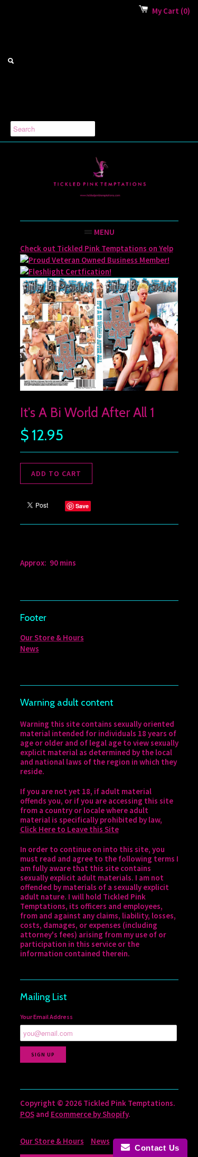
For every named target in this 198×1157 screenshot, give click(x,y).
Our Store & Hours (52, 637)
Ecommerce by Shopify (89, 1114)
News (29, 649)
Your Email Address (46, 1017)
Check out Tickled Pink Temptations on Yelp (96, 248)
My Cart (171, 11)
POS (27, 1114)
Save (82, 506)
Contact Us (155, 1147)
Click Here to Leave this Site (69, 829)
